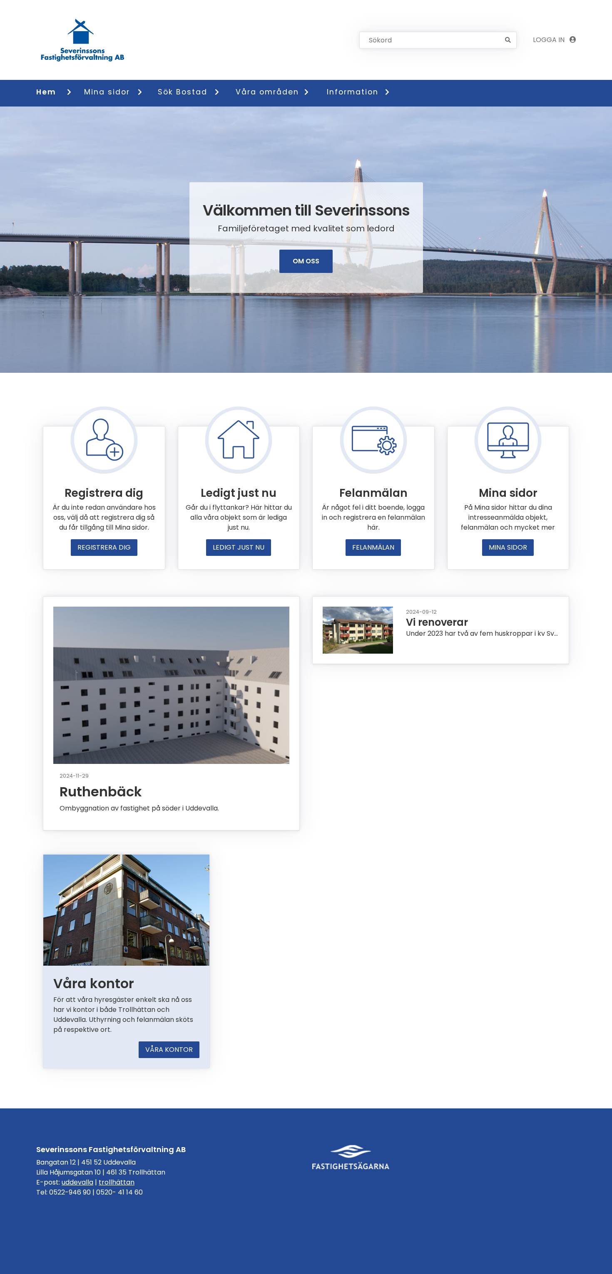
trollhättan (116, 1182)
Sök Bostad (182, 92)
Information (352, 92)
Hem (46, 92)
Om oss (306, 261)
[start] (84, 40)
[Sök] (508, 40)
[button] (73, 92)
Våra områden (266, 92)
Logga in (549, 40)
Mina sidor (107, 92)
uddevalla (77, 1182)
